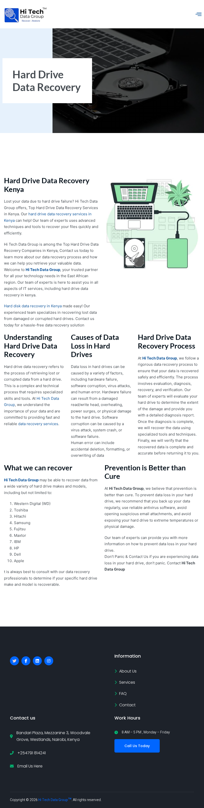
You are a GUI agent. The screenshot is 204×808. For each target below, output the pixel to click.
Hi (144, 358)
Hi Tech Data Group (43, 269)
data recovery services (37, 423)
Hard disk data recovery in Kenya (33, 306)
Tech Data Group (161, 358)
